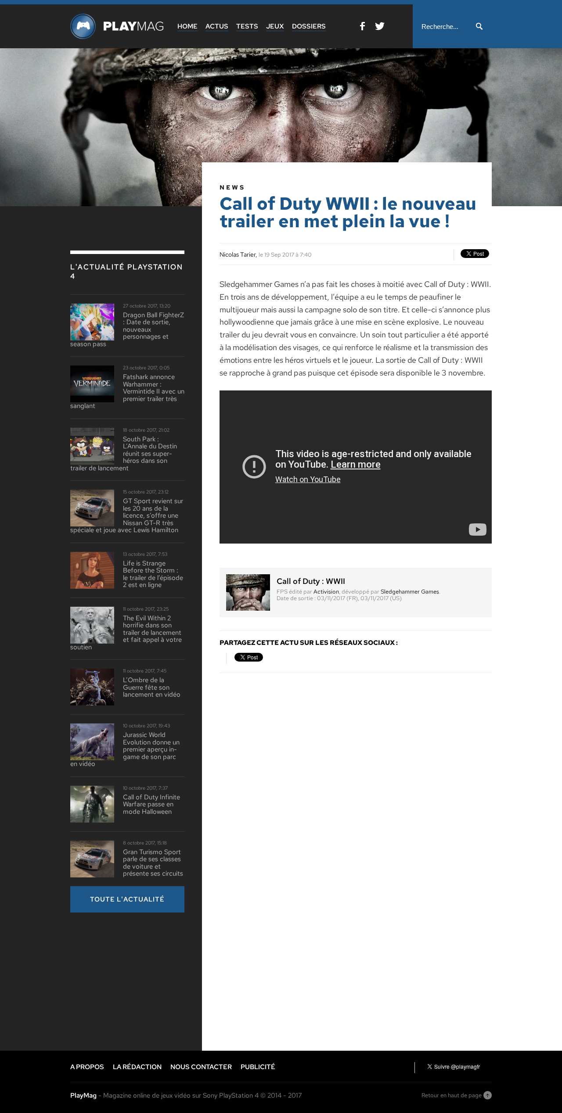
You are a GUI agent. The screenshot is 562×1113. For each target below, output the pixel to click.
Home (187, 26)
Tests (247, 26)
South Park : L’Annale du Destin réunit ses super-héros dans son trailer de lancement (123, 454)
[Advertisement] (136, 980)
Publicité (258, 1067)
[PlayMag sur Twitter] (380, 27)
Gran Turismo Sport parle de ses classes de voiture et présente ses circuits (153, 862)
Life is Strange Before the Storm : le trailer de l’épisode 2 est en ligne (153, 574)
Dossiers (309, 26)
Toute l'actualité (127, 899)
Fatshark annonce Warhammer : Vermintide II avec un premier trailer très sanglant (127, 391)
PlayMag (83, 1095)
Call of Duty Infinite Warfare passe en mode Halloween (151, 805)
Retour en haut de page (452, 1095)
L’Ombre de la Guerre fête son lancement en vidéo (151, 687)
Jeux (275, 26)
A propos (87, 1067)
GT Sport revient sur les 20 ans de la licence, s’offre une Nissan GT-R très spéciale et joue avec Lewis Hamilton (126, 515)
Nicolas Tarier (238, 254)
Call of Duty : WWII (311, 581)
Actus (216, 26)
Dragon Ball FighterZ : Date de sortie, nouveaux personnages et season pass (127, 329)
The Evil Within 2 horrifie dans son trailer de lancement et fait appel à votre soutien (126, 633)
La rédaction (137, 1067)
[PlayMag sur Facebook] (362, 27)
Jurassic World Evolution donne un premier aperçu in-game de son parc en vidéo (125, 749)
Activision (326, 591)
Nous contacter (201, 1067)
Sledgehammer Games (410, 591)
